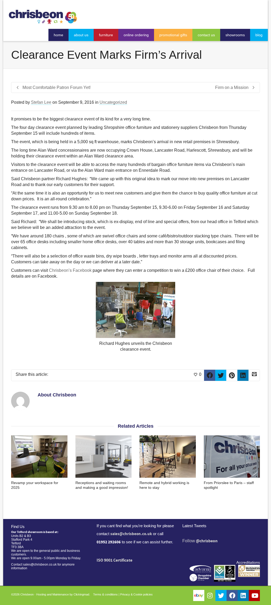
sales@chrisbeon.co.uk (131, 534)
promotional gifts (173, 35)
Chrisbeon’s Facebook (70, 270)
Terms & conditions (105, 594)
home (58, 35)
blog (259, 35)
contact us (206, 35)
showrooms (235, 35)
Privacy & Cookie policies (136, 594)
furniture (106, 35)
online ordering (136, 35)
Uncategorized (113, 102)
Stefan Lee (41, 102)
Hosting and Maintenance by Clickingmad (62, 594)
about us (81, 35)
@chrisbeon (207, 541)
